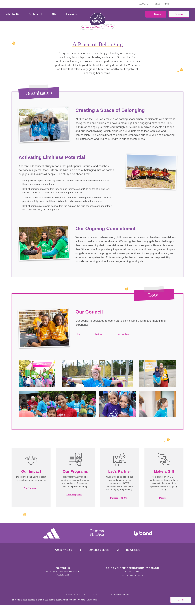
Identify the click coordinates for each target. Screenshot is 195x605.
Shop (157, 4)
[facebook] (184, 3)
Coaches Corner (99, 550)
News (166, 4)
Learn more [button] (91, 600)
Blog (78, 334)
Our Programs (74, 494)
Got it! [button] (181, 600)
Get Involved (123, 334)
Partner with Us (118, 497)
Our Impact (30, 488)
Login (2, 4)
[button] (191, 3)
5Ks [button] (54, 14)
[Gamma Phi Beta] (97, 533)
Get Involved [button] (35, 14)
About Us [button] (144, 4)
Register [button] (179, 14)
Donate (157, 14)
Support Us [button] (71, 14)
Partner (98, 334)
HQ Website (133, 550)
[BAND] (143, 533)
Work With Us (63, 550)
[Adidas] (51, 533)
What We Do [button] (12, 14)
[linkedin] (180, 3)
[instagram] (176, 3)
